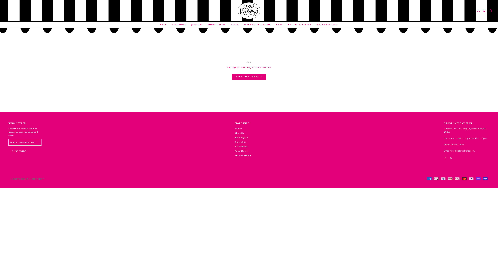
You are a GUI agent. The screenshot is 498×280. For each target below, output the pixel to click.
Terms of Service (243, 155)
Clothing (179, 25)
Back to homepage (249, 77)
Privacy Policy (241, 146)
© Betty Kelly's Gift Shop (27, 179)
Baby (279, 25)
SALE (163, 25)
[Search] (484, 10)
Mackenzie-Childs (257, 25)
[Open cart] (490, 10)
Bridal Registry (300, 25)
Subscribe (19, 151)
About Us (239, 133)
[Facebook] (445, 158)
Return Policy (327, 25)
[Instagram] (451, 158)
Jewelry (197, 25)
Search (238, 128)
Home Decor (217, 25)
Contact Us (240, 142)
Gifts (235, 25)
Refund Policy (241, 151)
